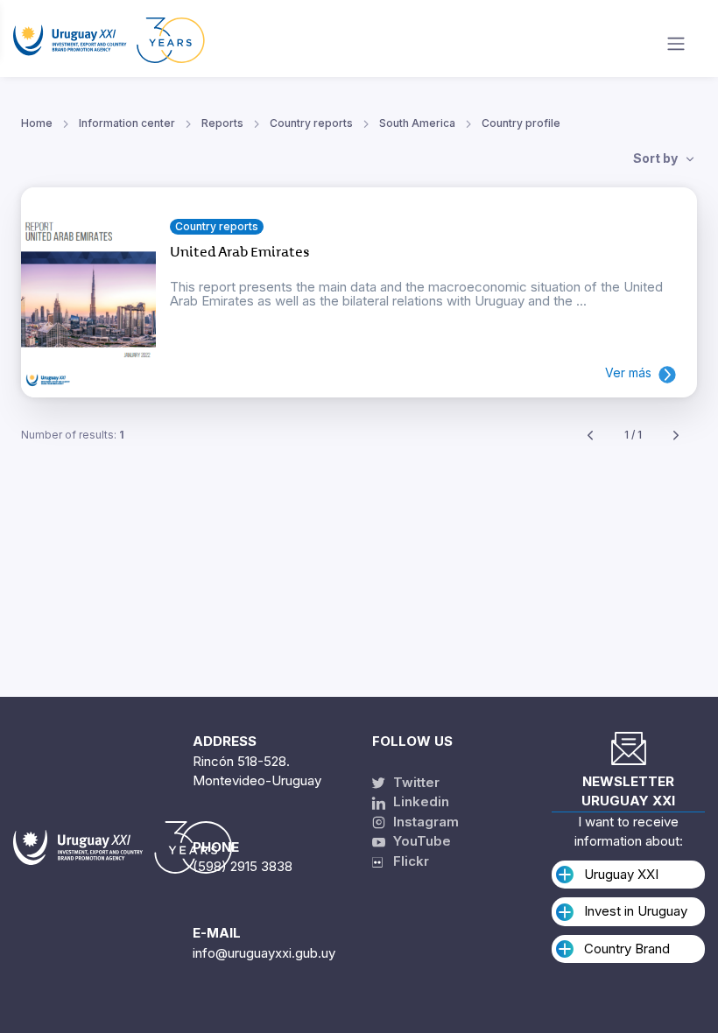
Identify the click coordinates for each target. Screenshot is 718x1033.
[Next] (676, 435)
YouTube (420, 841)
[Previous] (590, 435)
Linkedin (419, 801)
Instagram (424, 821)
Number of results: (72, 434)
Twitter (415, 782)
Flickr (406, 861)
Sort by (656, 158)
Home (37, 123)
